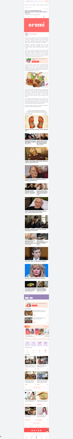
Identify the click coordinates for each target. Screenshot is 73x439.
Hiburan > (28, 7)
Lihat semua (46, 326)
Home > (26, 7)
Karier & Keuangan (28, 404)
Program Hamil (39, 404)
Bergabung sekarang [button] (35, 61)
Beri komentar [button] (35, 305)
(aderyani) (35, 33)
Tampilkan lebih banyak (36, 387)
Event (30, 7)
